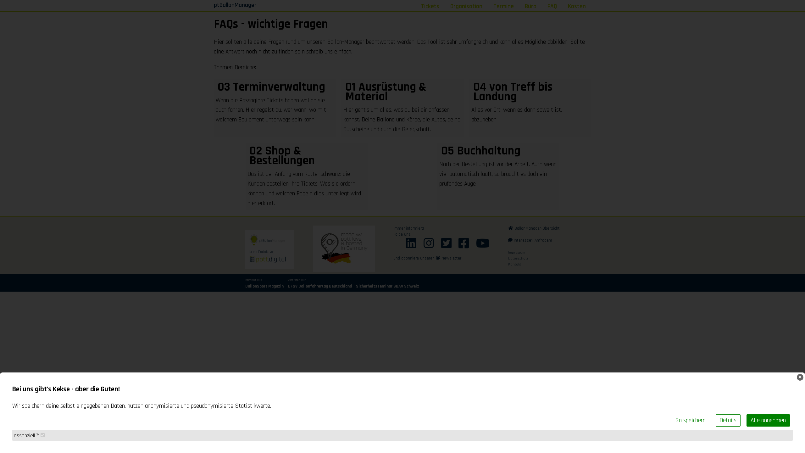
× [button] (800, 377)
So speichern (690, 420)
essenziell (26, 435)
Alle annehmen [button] (768, 420)
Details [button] (727, 420)
